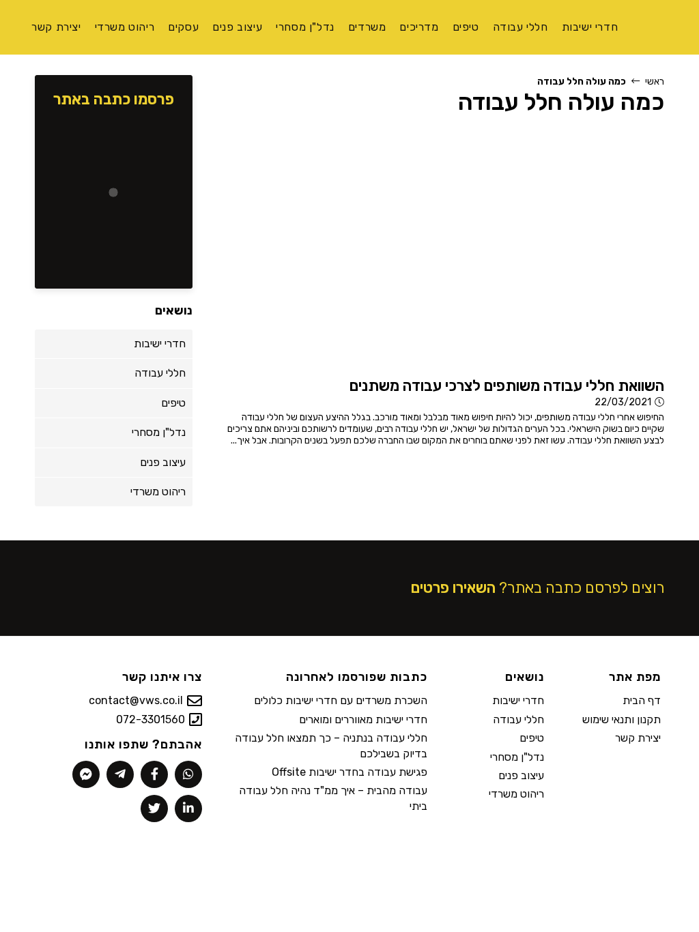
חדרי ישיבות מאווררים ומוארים (363, 719)
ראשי (654, 81)
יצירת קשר (638, 737)
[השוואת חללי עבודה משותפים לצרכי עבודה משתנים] (500, 248)
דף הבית (642, 700)
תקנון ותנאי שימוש (621, 719)
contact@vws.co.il (136, 700)
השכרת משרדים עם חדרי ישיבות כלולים (340, 700)
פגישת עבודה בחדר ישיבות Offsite (349, 772)
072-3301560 (150, 719)
